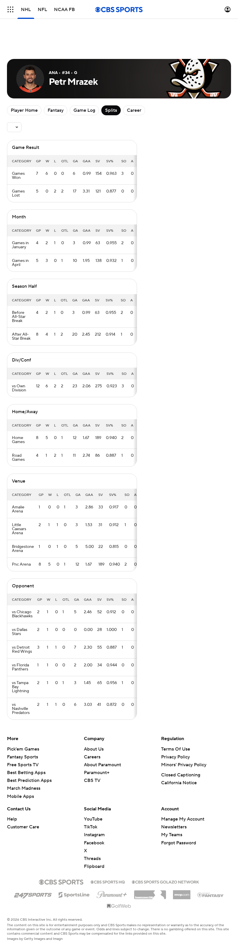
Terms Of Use (175, 749)
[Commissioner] (150, 892)
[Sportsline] (74, 894)
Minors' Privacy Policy (183, 765)
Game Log (84, 110)
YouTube (93, 819)
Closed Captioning (180, 775)
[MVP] (181, 892)
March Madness (23, 788)
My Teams (171, 835)
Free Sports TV (23, 765)
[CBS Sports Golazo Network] (165, 881)
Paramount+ (96, 773)
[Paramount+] (112, 893)
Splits (111, 110)
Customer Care (23, 827)
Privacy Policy (175, 757)
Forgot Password (178, 843)
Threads (92, 858)
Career (134, 110)
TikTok (90, 827)
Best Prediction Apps (29, 780)
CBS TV (92, 780)
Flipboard (94, 866)
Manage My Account (182, 819)
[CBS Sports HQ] (108, 881)
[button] (10, 9)
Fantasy (56, 110)
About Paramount (102, 765)
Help (12, 819)
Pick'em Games (23, 749)
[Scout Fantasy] (210, 894)
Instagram (94, 835)
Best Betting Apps (26, 773)
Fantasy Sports (22, 757)
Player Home (24, 110)
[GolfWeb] (119, 906)
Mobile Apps (20, 796)
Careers (92, 757)
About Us (94, 749)
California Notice (179, 783)
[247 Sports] (33, 894)
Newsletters (174, 827)
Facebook (94, 843)
